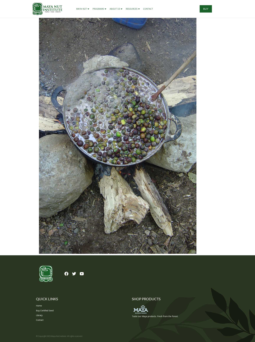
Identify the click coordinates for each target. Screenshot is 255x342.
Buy (205, 8)
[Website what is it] (127, 136)
